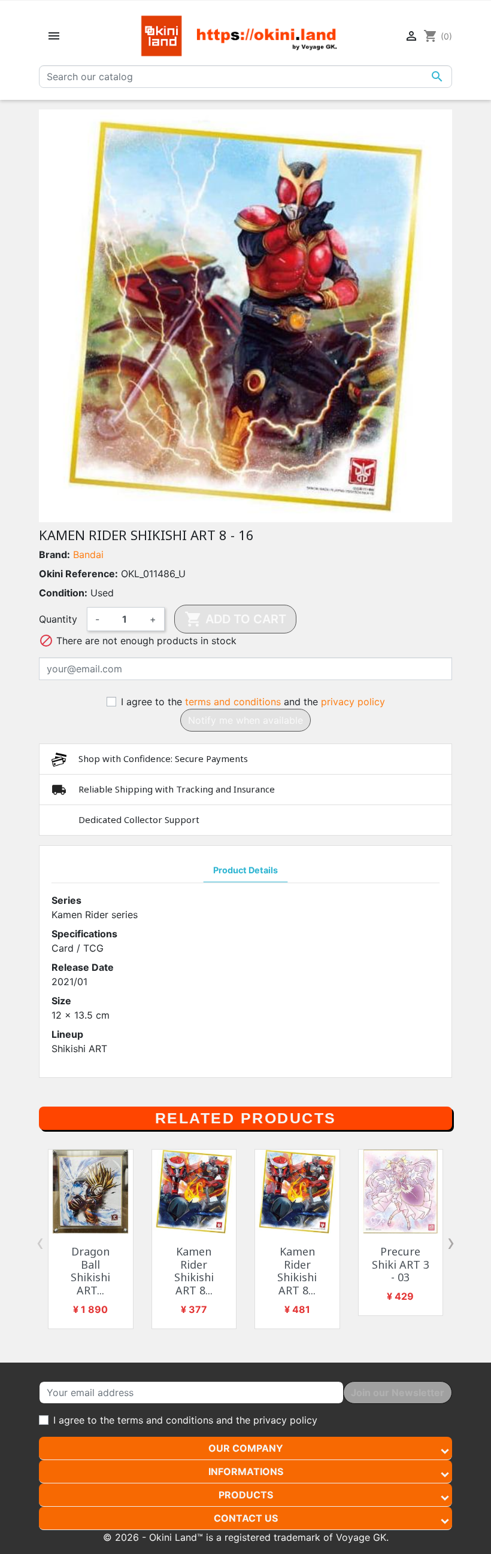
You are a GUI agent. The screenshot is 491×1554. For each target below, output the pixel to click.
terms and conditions (233, 702)
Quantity (58, 619)
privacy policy (353, 702)
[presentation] (40, 1242)
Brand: (54, 554)
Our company (245, 1448)
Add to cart (235, 619)
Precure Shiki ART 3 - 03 (400, 1264)
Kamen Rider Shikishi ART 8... (194, 1270)
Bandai (88, 554)
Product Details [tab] (245, 870)
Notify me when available (245, 720)
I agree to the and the (253, 702)
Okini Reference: (78, 574)
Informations (245, 1471)
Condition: (63, 593)
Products (246, 1495)
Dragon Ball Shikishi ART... (90, 1270)
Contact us (246, 1518)
